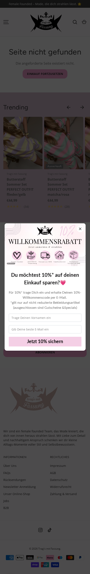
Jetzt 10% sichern (45, 341)
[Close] (80, 228)
